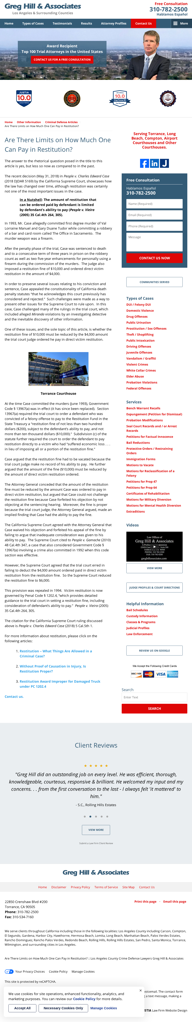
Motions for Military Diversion (148, 499)
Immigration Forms (140, 459)
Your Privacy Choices (30, 971)
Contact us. (14, 696)
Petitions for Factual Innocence (149, 437)
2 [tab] (90, 816)
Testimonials (62, 23)
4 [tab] (101, 816)
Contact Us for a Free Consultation (62, 60)
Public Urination (138, 322)
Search (154, 708)
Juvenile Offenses (139, 352)
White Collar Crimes (141, 370)
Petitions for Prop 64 (141, 487)
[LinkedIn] (154, 163)
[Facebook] (144, 163)
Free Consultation (143, 180)
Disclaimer (58, 887)
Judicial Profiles (137, 628)
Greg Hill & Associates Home (43, 9)
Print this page (145, 901)
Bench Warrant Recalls (143, 408)
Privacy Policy (80, 887)
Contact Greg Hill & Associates (168, 9)
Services (134, 401)
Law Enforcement (139, 634)
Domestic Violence (140, 310)
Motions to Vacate (140, 465)
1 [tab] (85, 816)
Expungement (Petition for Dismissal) (154, 414)
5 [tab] (107, 816)
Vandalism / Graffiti (141, 358)
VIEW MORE (154, 568)
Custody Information (142, 616)
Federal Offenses (138, 388)
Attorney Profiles (113, 23)
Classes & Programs (140, 622)
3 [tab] (96, 816)
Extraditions (135, 511)
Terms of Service (106, 887)
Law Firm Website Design (163, 1010)
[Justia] (164, 163)
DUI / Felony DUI (138, 305)
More (184, 23)
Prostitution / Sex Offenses (146, 328)
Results (86, 23)
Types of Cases (33, 23)
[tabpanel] (96, 785)
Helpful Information (145, 603)
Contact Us (143, 23)
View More (96, 830)
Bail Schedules (137, 610)
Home (8, 23)
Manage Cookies (83, 971)
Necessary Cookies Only (63, 1008)
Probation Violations (141, 382)
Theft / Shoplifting (140, 334)
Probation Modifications (144, 420)
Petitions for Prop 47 (141, 481)
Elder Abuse (135, 376)
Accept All (22, 1008)
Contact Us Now (154, 258)
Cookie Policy (58, 971)
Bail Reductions (138, 443)
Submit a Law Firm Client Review (96, 843)
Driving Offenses (138, 346)
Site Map (128, 887)
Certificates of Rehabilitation (148, 493)
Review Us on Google (154, 650)
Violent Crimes (137, 364)
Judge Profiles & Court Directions (154, 587)
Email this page (174, 901)
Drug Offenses (137, 316)
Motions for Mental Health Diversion (153, 505)
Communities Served (154, 282)
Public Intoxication (140, 340)
